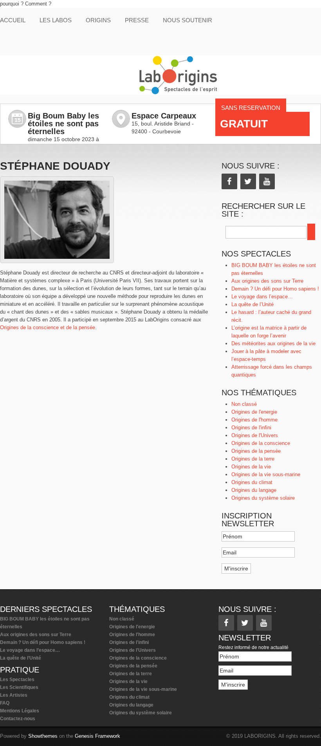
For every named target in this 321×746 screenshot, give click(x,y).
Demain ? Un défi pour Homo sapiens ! (275, 289)
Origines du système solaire (263, 498)
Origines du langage (253, 490)
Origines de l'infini (251, 427)
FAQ (4, 703)
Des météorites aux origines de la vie (273, 343)
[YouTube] (267, 181)
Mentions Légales (19, 711)
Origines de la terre (252, 459)
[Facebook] (229, 181)
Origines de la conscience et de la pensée (47, 327)
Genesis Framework (97, 736)
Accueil (12, 20)
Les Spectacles (17, 679)
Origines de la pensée (256, 451)
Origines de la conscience (260, 443)
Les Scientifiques (19, 687)
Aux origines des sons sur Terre (267, 281)
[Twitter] (248, 181)
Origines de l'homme (254, 420)
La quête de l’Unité (252, 304)
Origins (98, 20)
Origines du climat (251, 482)
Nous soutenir (187, 20)
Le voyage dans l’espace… (262, 296)
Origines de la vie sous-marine (265, 474)
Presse (137, 20)
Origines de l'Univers (254, 435)
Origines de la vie (251, 467)
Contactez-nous (17, 718)
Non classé (244, 404)
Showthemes (43, 736)
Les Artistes (13, 695)
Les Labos (56, 20)
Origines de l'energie (254, 412)
